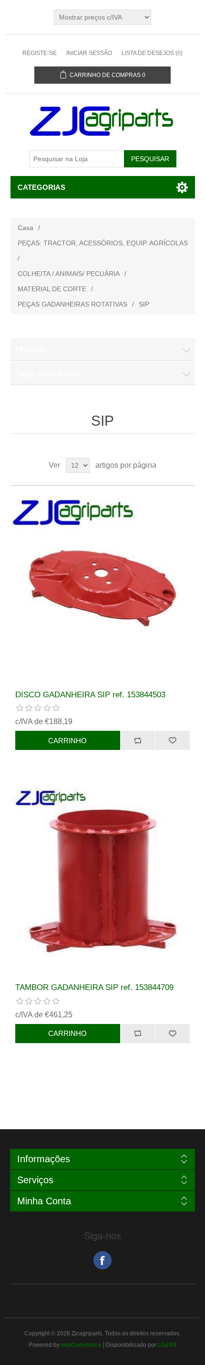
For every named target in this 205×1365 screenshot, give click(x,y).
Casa (25, 227)
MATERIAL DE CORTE (52, 289)
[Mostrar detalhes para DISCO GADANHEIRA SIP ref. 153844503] (102, 588)
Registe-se (39, 53)
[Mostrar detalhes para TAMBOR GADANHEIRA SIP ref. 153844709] (102, 880)
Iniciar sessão (89, 53)
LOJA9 (167, 1345)
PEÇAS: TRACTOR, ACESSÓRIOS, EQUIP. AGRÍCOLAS (103, 243)
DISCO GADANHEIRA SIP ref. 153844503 (90, 694)
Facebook (102, 1260)
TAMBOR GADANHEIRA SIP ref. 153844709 (94, 987)
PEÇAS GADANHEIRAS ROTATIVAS (72, 304)
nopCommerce (81, 1345)
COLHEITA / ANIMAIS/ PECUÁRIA (69, 273)
